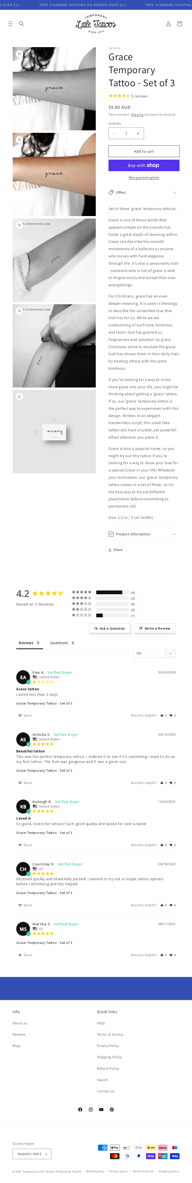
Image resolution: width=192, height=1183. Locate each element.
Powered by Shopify (69, 1171)
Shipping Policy (109, 1057)
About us (19, 1023)
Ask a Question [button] (112, 628)
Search (102, 1079)
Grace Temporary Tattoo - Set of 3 (44, 703)
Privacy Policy (108, 1045)
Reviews (18, 1034)
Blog (16, 1045)
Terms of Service (110, 1034)
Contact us (105, 1091)
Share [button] (118, 549)
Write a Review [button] (157, 628)
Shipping (137, 114)
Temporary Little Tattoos (39, 1171)
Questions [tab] (59, 642)
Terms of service (143, 1171)
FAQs (101, 1023)
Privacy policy (118, 1171)
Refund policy (95, 1171)
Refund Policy (108, 1068)
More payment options (144, 177)
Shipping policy (169, 1171)
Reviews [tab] (26, 642)
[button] (10, 23)
